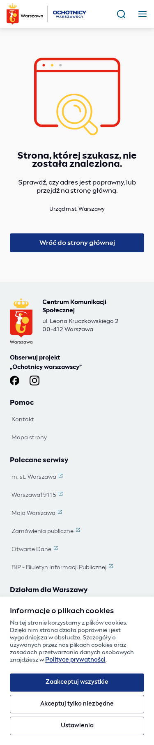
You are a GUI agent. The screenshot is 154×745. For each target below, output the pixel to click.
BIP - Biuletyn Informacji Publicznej (63, 568)
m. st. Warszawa (37, 477)
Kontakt (22, 419)
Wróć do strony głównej (77, 243)
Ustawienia (77, 726)
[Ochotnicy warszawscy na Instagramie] (34, 380)
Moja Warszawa (37, 513)
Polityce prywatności (75, 660)
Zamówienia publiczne (46, 531)
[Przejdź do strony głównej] (47, 14)
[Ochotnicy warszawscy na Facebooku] (15, 380)
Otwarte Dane (35, 550)
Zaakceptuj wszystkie (77, 682)
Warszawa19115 (37, 495)
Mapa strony (29, 438)
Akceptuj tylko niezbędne (77, 704)
